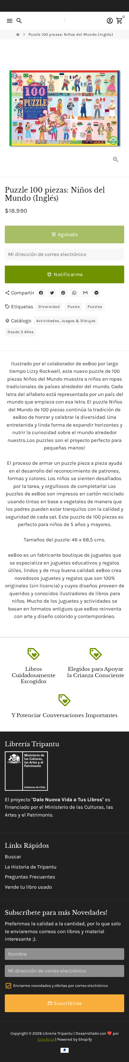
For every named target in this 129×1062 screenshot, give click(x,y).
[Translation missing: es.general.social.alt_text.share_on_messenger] (96, 292)
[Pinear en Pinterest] (63, 292)
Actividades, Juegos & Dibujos (66, 320)
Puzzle (74, 306)
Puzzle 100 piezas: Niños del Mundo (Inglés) (70, 34)
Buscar (13, 857)
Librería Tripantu (58, 1033)
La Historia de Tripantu (30, 867)
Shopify (85, 1039)
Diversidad (49, 306)
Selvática (46, 1039)
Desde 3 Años (21, 332)
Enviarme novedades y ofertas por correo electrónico (60, 985)
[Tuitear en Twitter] (52, 292)
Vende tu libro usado (28, 887)
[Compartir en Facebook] (41, 292)
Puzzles (95, 306)
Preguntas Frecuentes (30, 877)
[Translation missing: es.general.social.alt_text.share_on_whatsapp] (74, 292)
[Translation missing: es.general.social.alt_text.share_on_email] (85, 292)
